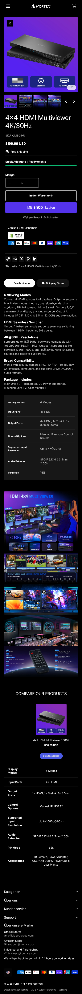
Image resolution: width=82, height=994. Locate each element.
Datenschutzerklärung (16, 989)
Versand (63, 989)
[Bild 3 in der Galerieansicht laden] (40, 101)
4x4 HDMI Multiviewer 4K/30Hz (41, 266)
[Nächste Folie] (74, 101)
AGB (33, 989)
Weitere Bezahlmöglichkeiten (41, 217)
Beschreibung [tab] (22, 283)
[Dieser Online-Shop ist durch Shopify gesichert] (16, 238)
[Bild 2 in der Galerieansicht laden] (25, 101)
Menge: (10, 174)
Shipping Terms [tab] (55, 283)
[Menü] (8, 6)
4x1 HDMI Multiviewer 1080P (51, 740)
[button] (74, 6)
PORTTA (17, 983)
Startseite (11, 266)
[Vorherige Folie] (66, 101)
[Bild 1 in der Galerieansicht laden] (10, 101)
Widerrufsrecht (47, 989)
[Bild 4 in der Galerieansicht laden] (54, 101)
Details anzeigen (51, 756)
